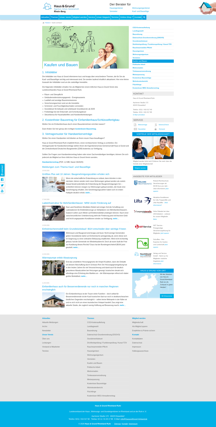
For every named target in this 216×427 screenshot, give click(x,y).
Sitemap (117, 424)
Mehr (155, 219)
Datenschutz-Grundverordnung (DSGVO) (148, 38)
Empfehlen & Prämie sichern (143, 331)
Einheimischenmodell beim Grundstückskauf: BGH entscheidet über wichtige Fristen (84, 229)
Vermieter (113, 11)
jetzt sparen (165, 233)
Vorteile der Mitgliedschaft (153, 134)
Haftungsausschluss (140, 351)
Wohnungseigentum (140, 54)
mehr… (88, 193)
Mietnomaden (138, 68)
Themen (54, 17)
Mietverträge (142, 125)
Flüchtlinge (137, 84)
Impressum (136, 347)
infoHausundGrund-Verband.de (133, 419)
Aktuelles (45, 17)
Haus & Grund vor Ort (153, 270)
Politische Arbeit (139, 64)
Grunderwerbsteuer (140, 41)
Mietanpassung (139, 74)
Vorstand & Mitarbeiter (51, 347)
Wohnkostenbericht (140, 81)
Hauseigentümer (116, 8)
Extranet (162, 129)
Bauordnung (137, 34)
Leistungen (46, 343)
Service (91, 17)
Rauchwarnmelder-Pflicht (142, 48)
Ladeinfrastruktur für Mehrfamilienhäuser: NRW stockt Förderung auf (76, 203)
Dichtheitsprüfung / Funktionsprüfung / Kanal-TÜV (152, 44)
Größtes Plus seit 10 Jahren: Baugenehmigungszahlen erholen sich (75, 174)
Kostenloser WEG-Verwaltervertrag (146, 88)
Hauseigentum (138, 51)
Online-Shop (126, 17)
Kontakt (138, 17)
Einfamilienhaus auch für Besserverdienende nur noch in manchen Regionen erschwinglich (80, 288)
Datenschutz (137, 343)
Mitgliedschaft (137, 322)
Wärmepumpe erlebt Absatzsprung (59, 257)
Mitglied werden (80, 17)
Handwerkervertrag (50, 162)
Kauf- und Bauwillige (140, 11)
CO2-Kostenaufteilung (141, 27)
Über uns (46, 339)
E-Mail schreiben (139, 115)
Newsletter (142, 129)
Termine (115, 17)
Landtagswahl (138, 31)
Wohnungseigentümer (141, 8)
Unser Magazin (103, 17)
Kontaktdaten (137, 339)
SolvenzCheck (164, 125)
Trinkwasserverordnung (142, 71)
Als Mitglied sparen (139, 326)
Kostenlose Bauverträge (142, 78)
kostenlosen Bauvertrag (85, 129)
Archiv (44, 326)
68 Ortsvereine (167, 296)
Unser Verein (65, 17)
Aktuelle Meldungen (50, 322)
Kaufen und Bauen (57, 22)
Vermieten (136, 58)
